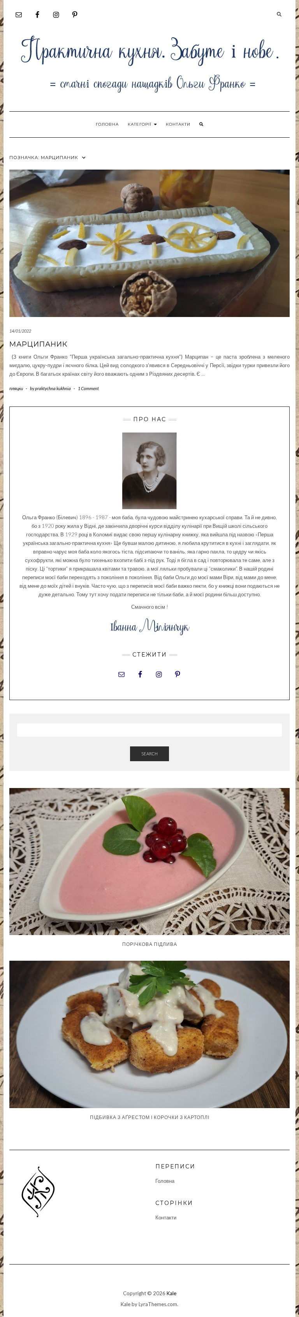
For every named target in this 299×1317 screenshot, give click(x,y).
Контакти (178, 124)
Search (149, 753)
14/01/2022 (20, 330)
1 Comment (88, 388)
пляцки (16, 388)
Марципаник (38, 344)
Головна (107, 124)
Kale (171, 1293)
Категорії (140, 124)
